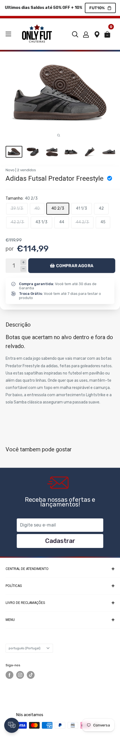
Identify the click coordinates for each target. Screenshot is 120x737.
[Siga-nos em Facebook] (9, 675)
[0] (109, 36)
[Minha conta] (86, 34)
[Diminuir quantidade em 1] (23, 269)
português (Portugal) (24, 648)
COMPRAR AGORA (74, 265)
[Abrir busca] (75, 34)
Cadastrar (60, 541)
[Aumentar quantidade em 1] (23, 262)
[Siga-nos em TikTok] (31, 675)
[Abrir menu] (8, 34)
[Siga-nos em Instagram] (20, 675)
